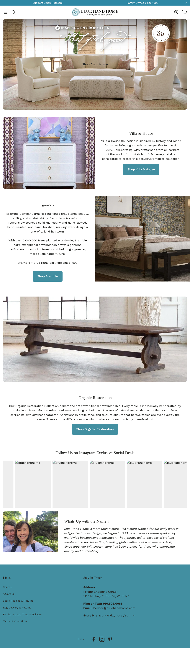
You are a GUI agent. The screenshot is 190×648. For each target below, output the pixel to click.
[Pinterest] (110, 639)
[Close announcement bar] (186, 3)
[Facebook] (93, 639)
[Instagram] (101, 639)
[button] (5, 12)
